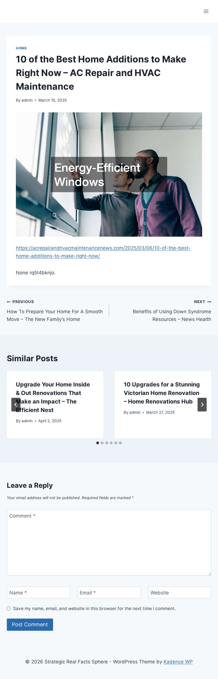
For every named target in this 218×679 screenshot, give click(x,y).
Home (21, 48)
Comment (22, 516)
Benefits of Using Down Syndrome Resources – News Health (172, 310)
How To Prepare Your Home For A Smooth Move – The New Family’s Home (55, 310)
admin (27, 100)
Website (159, 593)
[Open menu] (206, 11)
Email (88, 593)
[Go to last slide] (15, 404)
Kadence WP (178, 662)
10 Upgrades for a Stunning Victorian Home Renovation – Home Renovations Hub (162, 393)
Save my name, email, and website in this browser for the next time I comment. (94, 608)
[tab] (97, 443)
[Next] (202, 404)
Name (18, 593)
